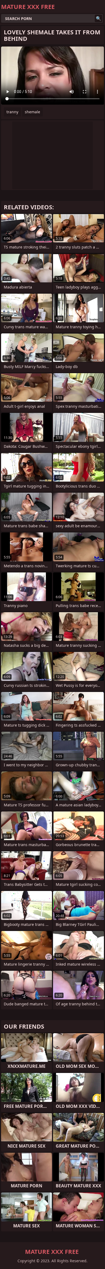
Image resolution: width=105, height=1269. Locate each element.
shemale (32, 111)
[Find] (98, 18)
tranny (12, 111)
